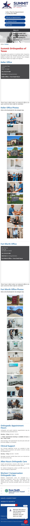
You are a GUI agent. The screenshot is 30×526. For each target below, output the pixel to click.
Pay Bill (9, 25)
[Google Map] (15, 271)
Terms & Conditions (18, 521)
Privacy (12, 519)
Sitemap (16, 519)
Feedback (21, 519)
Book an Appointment (14, 17)
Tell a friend (3, 521)
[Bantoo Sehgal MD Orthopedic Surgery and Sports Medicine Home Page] (15, 4)
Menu (15, 30)
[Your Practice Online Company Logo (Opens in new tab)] (25, 524)
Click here (4, 74)
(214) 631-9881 (12, 13)
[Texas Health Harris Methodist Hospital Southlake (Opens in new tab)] (15, 490)
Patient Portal (12, 21)
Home (2, 44)
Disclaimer (6, 519)
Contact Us (10, 521)
